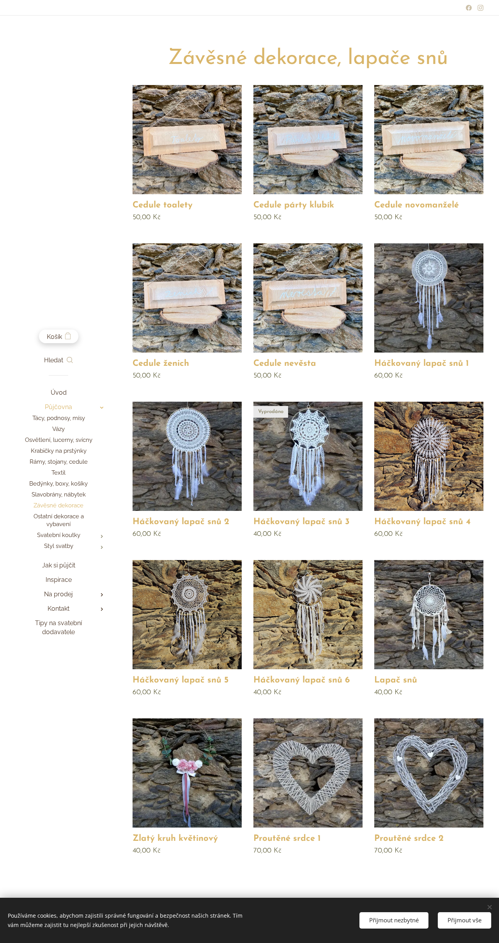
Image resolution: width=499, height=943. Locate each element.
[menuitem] (58, 392)
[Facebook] (469, 7)
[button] (58, 360)
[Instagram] (480, 7)
